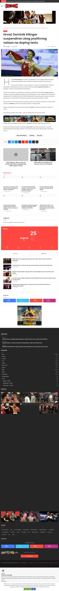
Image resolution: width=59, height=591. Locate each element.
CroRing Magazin (23, 562)
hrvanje (40, 135)
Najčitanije (15, 253)
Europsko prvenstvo (43, 529)
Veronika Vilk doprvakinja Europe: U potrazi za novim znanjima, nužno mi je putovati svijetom (29, 189)
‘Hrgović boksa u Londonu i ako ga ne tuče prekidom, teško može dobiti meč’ (32, 265)
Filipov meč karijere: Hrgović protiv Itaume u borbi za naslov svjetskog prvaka (24, 1)
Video (3, 378)
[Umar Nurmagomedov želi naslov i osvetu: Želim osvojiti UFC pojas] (10, 516)
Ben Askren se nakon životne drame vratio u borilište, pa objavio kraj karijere (10, 188)
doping (32, 135)
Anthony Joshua (5, 529)
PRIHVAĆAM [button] (27, 589)
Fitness (3, 356)
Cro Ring (7, 46)
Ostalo (3, 372)
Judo (3, 360)
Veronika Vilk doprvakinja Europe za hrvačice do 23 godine (46, 188)
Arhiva (36, 562)
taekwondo (49, 532)
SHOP (56, 562)
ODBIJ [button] (33, 589)
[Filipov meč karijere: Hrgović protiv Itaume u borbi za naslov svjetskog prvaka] (48, 397)
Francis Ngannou (5, 532)
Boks (3, 354)
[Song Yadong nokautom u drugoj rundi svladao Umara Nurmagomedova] (29, 457)
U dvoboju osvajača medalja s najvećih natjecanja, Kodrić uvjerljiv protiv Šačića (29, 206)
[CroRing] (11, 6)
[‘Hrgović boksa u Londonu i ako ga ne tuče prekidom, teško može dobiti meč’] (7, 267)
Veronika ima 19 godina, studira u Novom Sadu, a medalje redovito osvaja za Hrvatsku (10, 207)
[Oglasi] (29, 17)
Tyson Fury (4, 534)
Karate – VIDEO (6, 381)
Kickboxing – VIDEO (8, 383)
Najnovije (43, 253)
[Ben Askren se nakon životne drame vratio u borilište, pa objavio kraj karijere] (11, 180)
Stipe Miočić (42, 532)
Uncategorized (5, 376)
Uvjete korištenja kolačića (31, 586)
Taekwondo (4, 374)
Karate (3, 363)
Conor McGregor (17, 529)
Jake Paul (13, 532)
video (13, 534)
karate (18, 532)
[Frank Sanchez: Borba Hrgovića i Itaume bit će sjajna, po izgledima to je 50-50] (48, 516)
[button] (29, 62)
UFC (9, 534)
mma (29, 532)
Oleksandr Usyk (35, 532)
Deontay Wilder (34, 529)
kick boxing (23, 532)
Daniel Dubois (26, 529)
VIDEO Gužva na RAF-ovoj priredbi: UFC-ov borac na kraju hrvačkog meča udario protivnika (47, 207)
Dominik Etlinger (22, 135)
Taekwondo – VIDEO (8, 385)
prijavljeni (10, 222)
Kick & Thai (4, 365)
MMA (3, 369)
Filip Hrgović (51, 529)
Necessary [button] (3, 581)
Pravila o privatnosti (43, 562)
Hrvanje (11, 28)
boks (11, 529)
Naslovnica (5, 28)
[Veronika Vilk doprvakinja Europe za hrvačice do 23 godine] (48, 180)
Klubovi (3, 367)
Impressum (51, 562)
